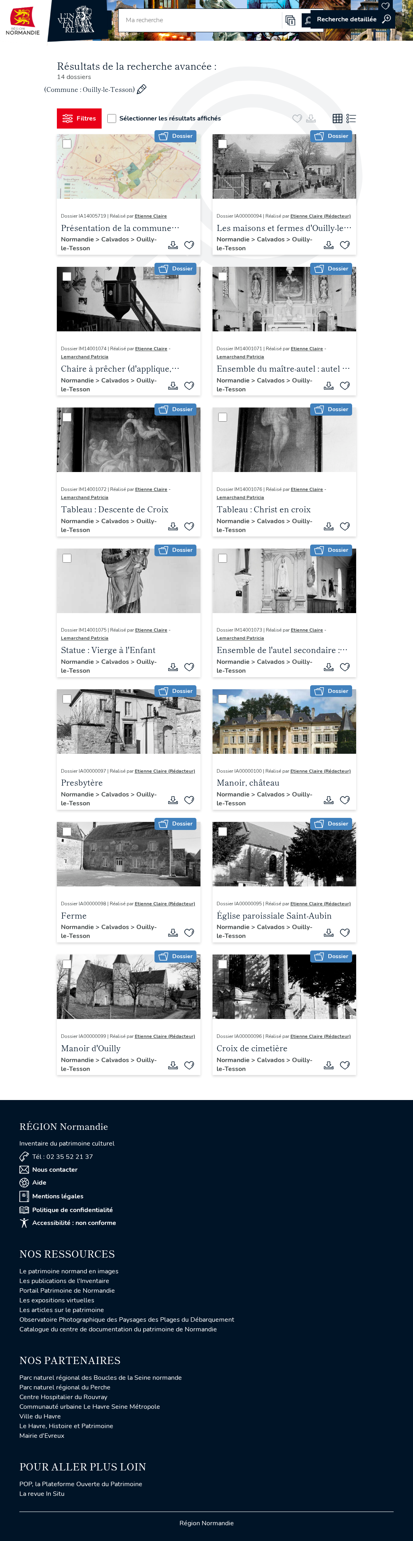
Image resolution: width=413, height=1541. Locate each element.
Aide (39, 1182)
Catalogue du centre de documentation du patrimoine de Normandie (118, 1329)
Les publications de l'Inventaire (64, 1281)
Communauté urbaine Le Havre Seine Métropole (89, 1406)
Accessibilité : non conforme (74, 1223)
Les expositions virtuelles (56, 1300)
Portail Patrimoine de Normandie (67, 1290)
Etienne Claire (151, 216)
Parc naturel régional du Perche (65, 1387)
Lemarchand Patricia (84, 357)
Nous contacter (54, 1169)
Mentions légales (57, 1196)
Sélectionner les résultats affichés (170, 118)
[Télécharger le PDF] (173, 245)
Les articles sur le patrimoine (61, 1310)
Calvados (116, 239)
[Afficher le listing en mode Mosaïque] (337, 118)
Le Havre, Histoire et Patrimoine (66, 1426)
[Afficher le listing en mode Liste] (351, 118)
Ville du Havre (40, 1416)
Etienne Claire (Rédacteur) (320, 216)
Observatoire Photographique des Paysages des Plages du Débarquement (126, 1319)
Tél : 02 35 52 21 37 (62, 1156)
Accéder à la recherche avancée (353, 19)
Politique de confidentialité (72, 1210)
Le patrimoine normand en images (69, 1271)
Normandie (78, 239)
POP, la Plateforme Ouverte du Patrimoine (80, 1484)
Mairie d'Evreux (41, 1435)
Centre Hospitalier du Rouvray (63, 1397)
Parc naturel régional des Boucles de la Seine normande (100, 1377)
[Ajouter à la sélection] (189, 245)
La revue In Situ (42, 1493)
